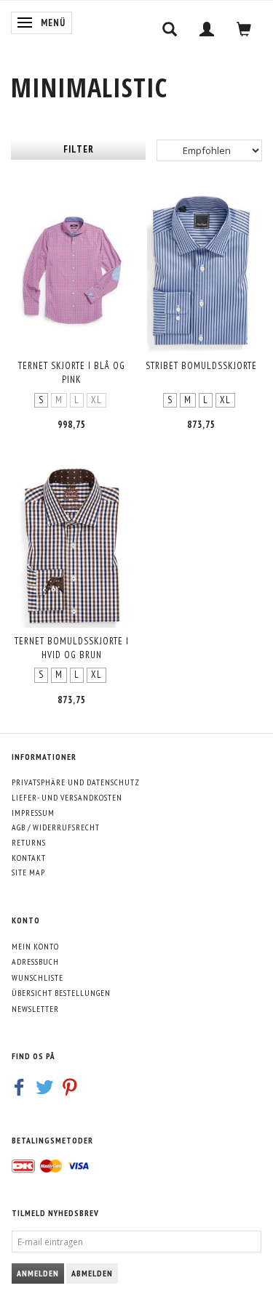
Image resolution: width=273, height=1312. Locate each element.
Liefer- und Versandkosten (67, 797)
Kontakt (29, 857)
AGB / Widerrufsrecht (56, 827)
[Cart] (244, 29)
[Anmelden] (207, 29)
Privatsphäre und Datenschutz (76, 782)
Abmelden (92, 1273)
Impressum (33, 812)
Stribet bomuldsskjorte (201, 366)
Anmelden (38, 1273)
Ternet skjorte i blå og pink (71, 373)
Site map (28, 872)
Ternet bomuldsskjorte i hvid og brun (72, 648)
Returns (29, 842)
